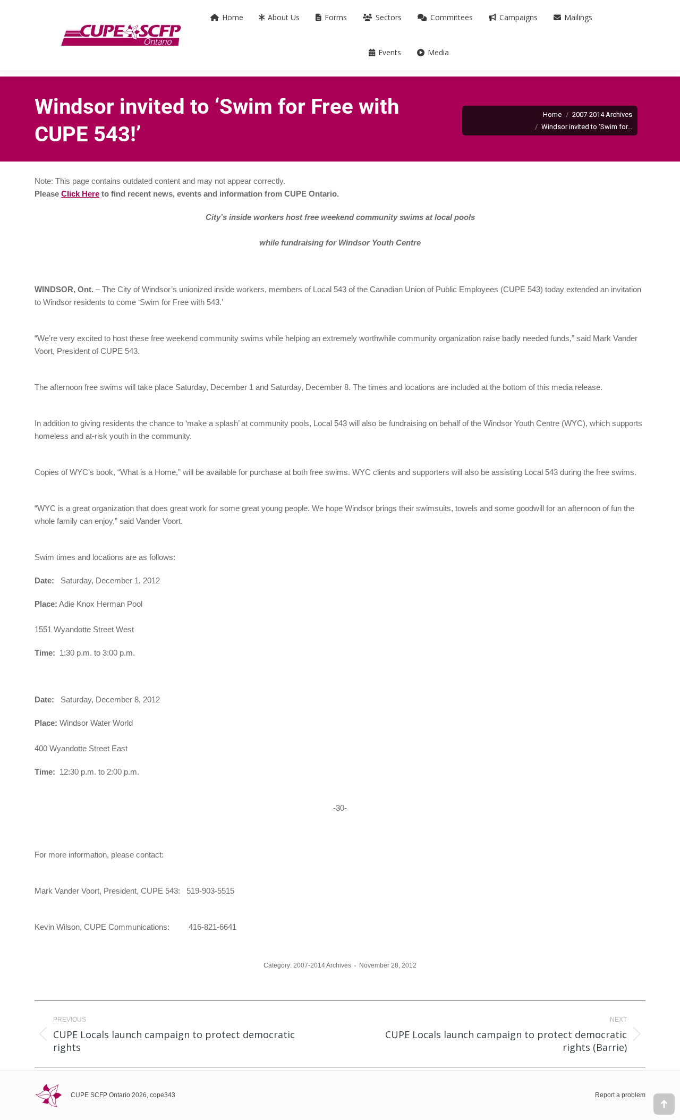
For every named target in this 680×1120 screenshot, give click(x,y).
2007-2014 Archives (322, 965)
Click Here (80, 193)
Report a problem (620, 1095)
